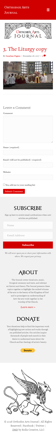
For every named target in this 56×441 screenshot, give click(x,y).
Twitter (40, 425)
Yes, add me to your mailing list (20, 184)
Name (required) (11, 147)
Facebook (28, 425)
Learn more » (28, 307)
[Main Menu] (48, 9)
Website (7, 172)
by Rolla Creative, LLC (28, 430)
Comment (8, 113)
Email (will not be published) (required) (22, 159)
